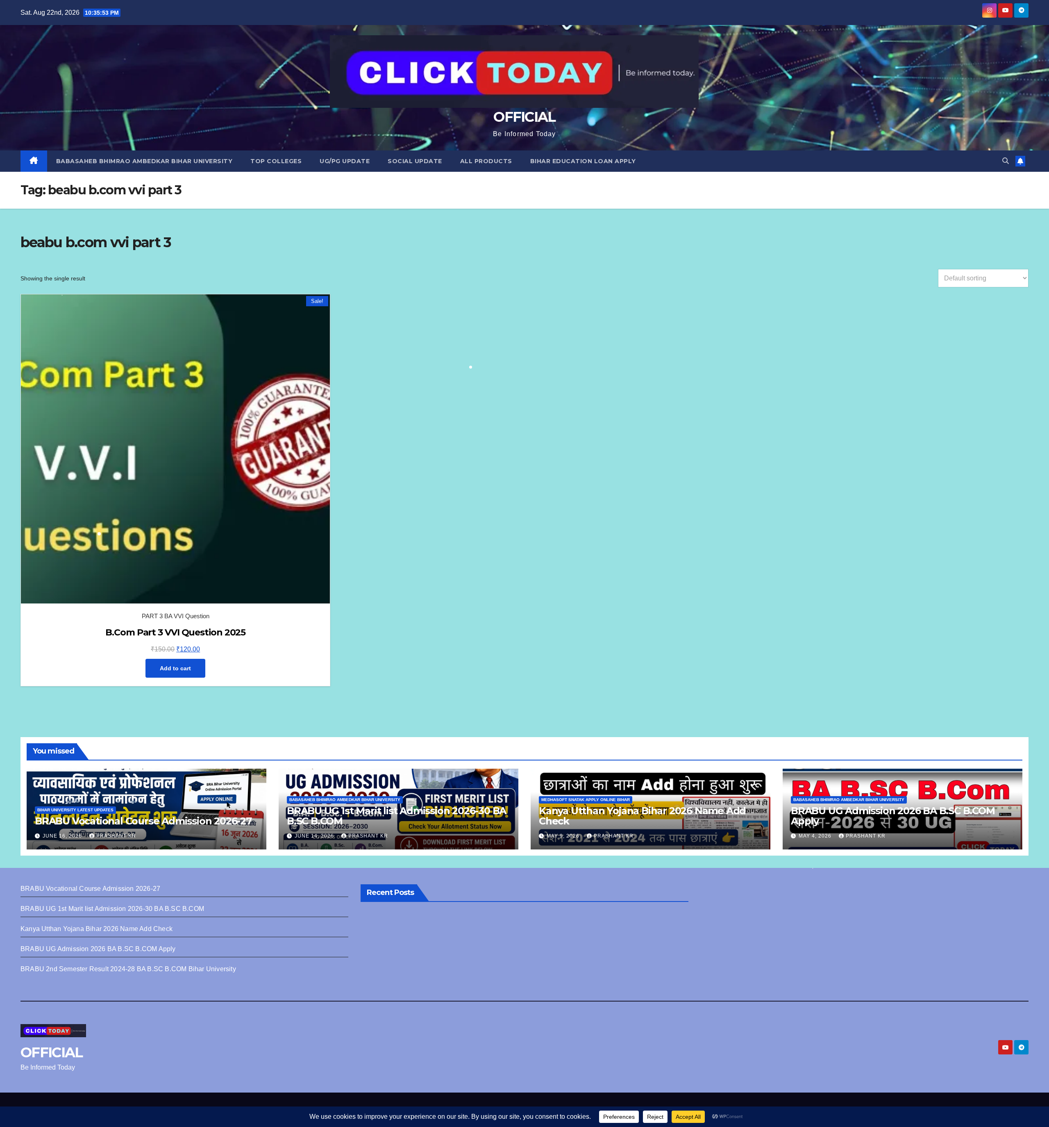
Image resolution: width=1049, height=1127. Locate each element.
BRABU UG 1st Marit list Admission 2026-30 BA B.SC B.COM (396, 816)
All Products (486, 161)
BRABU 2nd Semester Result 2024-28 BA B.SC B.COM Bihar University (128, 968)
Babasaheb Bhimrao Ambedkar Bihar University (144, 161)
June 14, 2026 (315, 836)
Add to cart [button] (175, 668)
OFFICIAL (524, 116)
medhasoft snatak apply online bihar (585, 799)
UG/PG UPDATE (345, 161)
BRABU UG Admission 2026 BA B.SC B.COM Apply (893, 816)
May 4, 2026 (816, 836)
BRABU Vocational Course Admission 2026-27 (143, 821)
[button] (1005, 160)
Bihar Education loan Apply (583, 161)
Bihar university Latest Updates (75, 810)
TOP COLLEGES (276, 161)
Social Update (415, 161)
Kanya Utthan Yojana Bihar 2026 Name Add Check (642, 816)
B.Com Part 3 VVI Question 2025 (175, 632)
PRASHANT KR (116, 836)
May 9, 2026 (564, 836)
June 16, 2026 (63, 836)
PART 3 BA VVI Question (175, 615)
